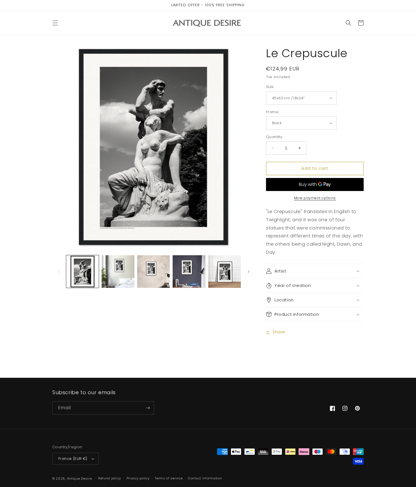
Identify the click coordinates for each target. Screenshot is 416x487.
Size (270, 86)
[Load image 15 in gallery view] (189, 271)
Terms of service (169, 478)
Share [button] (279, 332)
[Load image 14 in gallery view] (153, 271)
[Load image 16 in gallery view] (224, 271)
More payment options (315, 198)
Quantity (274, 137)
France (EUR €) (72, 458)
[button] (55, 23)
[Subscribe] (147, 408)
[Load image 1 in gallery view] (82, 271)
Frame (272, 112)
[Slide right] (248, 271)
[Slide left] (58, 271)
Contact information (205, 478)
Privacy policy (138, 478)
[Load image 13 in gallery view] (118, 271)
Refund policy (109, 478)
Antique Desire (79, 478)
